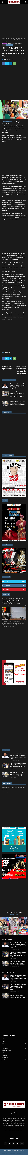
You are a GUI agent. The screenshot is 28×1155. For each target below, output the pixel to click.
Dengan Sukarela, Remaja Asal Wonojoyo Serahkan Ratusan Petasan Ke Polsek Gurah (12, 601)
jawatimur (4, 1060)
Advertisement (13, 1153)
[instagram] (13, 1143)
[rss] (22, 1143)
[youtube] (17, 1143)
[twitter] (9, 1143)
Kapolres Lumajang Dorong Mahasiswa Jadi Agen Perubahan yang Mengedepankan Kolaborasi (21, 371)
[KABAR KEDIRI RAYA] (14, 1104)
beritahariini (4, 43)
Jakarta (3, 1041)
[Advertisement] (14, 20)
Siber (7, 1153)
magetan (3, 44)
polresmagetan (9, 44)
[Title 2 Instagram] (14, 921)
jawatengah (5, 1057)
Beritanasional (5, 1039)
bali (3, 1046)
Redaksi (3, 1153)
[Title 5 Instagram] (14, 930)
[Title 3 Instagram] (23, 921)
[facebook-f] (5, 1143)
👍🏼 (7, 792)
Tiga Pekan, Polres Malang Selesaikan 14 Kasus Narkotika (7, 368)
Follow (23, 581)
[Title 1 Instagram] (4, 921)
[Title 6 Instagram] (23, 930)
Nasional (4, 1043)
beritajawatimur (11, 43)
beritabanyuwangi (6, 1050)
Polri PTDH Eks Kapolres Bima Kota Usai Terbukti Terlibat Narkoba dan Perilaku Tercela (17, 403)
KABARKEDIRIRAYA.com (8, 122)
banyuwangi (5, 1048)
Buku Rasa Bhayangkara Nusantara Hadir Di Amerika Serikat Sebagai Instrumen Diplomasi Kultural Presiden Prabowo (17, 395)
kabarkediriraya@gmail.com (16, 1130)
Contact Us (19, 1153)
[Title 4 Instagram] (4, 930)
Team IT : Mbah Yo (20, 1150)
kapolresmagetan (18, 43)
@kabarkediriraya (14, 915)
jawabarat (4, 1055)
